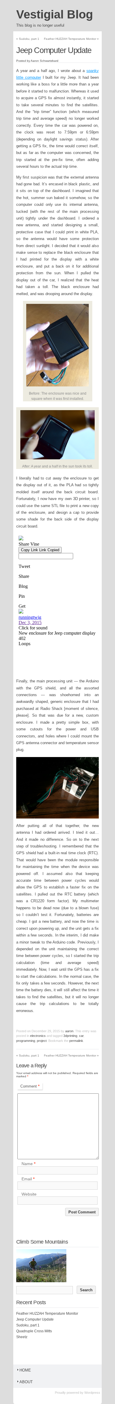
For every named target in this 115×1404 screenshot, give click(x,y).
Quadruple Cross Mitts (34, 1331)
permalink (76, 1040)
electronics (38, 1035)
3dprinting (70, 1035)
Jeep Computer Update (35, 1319)
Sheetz (21, 1337)
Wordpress (92, 1392)
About (26, 1382)
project (42, 1040)
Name (28, 1164)
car (81, 1035)
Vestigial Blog (54, 14)
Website (29, 1194)
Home (25, 1370)
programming (25, 1040)
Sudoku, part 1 (27, 38)
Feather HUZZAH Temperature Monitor (71, 38)
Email (28, 1179)
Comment (30, 1086)
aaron (69, 1031)
